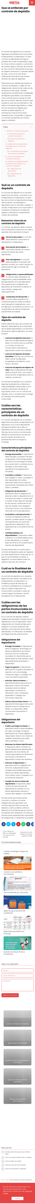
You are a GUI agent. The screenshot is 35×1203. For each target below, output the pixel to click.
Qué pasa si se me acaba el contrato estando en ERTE (26, 834)
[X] (13, 824)
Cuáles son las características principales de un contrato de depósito (16, 146)
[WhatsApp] (23, 824)
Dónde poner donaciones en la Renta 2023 (17, 1153)
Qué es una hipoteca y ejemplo (15, 1169)
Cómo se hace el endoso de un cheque (18, 1157)
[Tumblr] (28, 824)
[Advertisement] (17, 32)
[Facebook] (3, 824)
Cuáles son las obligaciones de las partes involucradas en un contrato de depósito (17, 164)
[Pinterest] (18, 824)
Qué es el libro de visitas (13, 1161)
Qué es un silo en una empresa (15, 1165)
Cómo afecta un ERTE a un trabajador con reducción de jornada (9, 834)
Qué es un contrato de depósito (17, 131)
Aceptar (17, 1198)
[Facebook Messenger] (8, 824)
